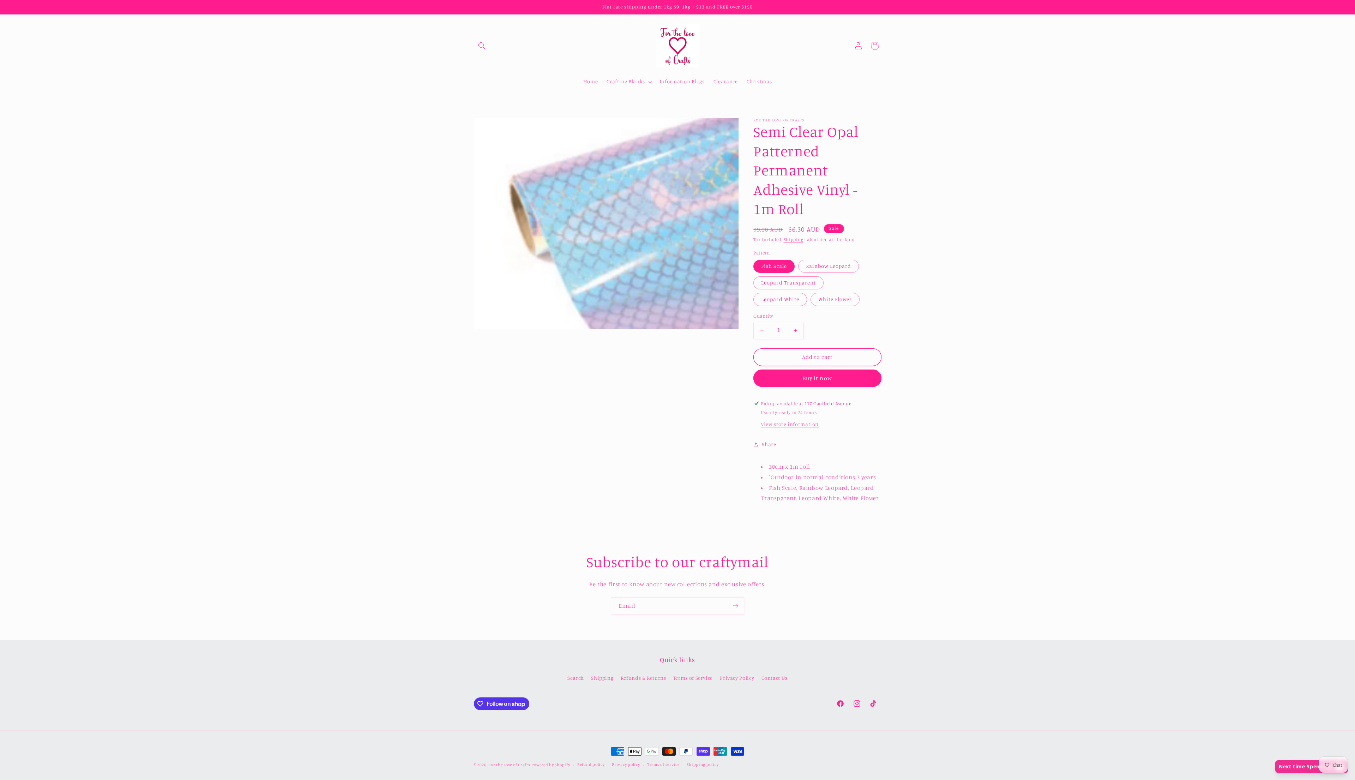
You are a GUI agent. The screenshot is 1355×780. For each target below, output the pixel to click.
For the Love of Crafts (509, 764)
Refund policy (591, 764)
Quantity (763, 316)
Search (575, 678)
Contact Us (774, 678)
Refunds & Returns (643, 678)
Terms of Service (693, 678)
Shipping (793, 239)
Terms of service (663, 764)
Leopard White (780, 299)
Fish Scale (774, 266)
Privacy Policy (737, 678)
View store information (790, 424)
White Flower (835, 299)
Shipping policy (702, 764)
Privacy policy (626, 764)
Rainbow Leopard (828, 266)
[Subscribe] (736, 605)
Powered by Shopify (550, 764)
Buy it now (817, 378)
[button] (482, 46)
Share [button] (769, 444)
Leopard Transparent (788, 283)
